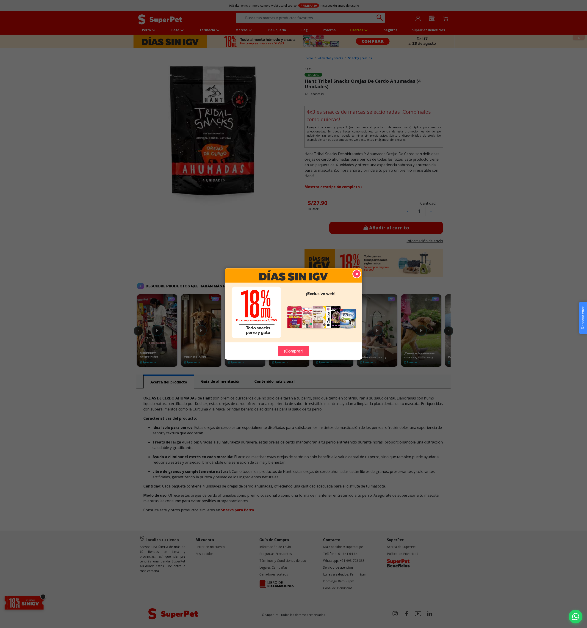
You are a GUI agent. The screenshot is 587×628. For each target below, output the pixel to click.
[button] (575, 616)
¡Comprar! (293, 351)
